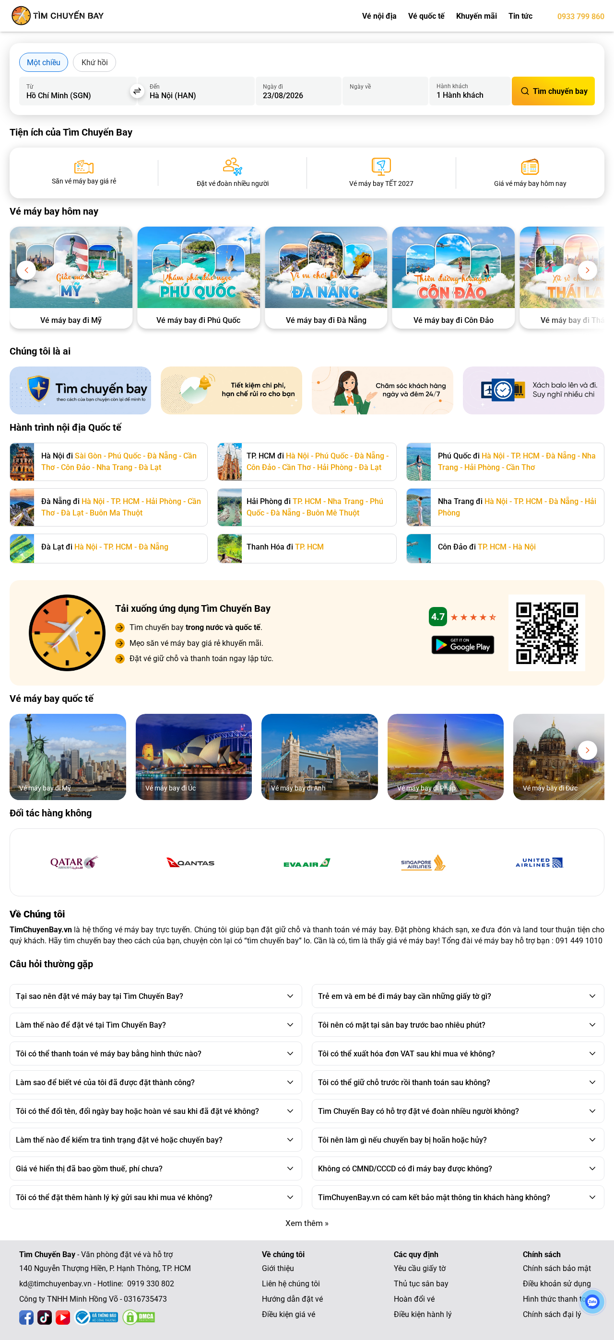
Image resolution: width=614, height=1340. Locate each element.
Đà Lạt (150, 467)
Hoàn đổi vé (414, 1299)
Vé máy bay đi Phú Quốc (198, 320)
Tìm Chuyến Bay (47, 1254)
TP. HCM (525, 455)
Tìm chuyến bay (560, 91)
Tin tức (520, 16)
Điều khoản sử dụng (557, 1283)
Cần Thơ (296, 467)
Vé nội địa (379, 16)
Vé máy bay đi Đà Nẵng (326, 320)
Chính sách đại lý (552, 1314)
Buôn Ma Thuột (116, 512)
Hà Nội (297, 455)
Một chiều (43, 62)
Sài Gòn (88, 455)
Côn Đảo (75, 467)
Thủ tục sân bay (421, 1283)
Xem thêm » (307, 1223)
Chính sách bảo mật (557, 1268)
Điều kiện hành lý (423, 1314)
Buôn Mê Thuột (333, 512)
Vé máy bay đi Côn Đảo (453, 320)
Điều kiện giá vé (288, 1314)
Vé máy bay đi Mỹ (71, 320)
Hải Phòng (335, 467)
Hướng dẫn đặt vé (292, 1299)
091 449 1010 (578, 940)
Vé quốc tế (426, 16)
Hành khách (452, 86)
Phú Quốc (124, 455)
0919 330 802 (150, 1283)
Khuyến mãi (476, 16)
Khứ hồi (95, 62)
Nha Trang (114, 467)
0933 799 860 (580, 16)
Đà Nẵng (162, 455)
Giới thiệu (278, 1268)
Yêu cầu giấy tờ (420, 1268)
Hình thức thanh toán (559, 1299)
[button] (26, 270)
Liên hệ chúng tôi (291, 1283)
